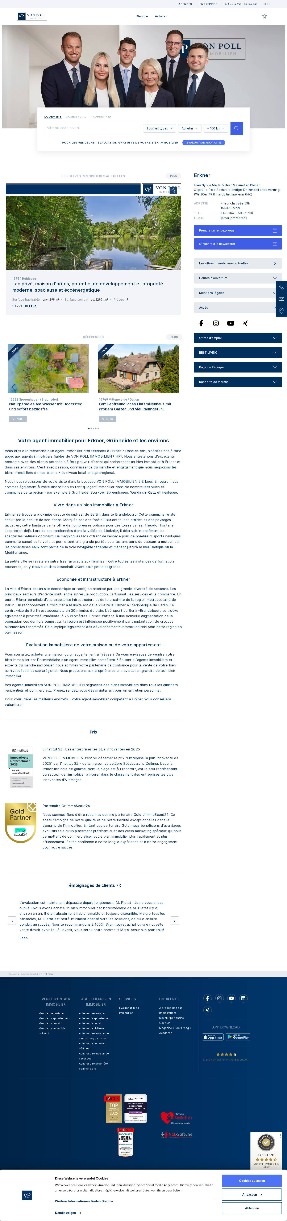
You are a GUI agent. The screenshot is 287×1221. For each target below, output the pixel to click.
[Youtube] (230, 323)
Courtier (164, 1022)
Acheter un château (91, 1028)
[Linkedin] (243, 998)
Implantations (167, 1012)
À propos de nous (170, 1007)
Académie (165, 1033)
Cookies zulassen (252, 1180)
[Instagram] (216, 323)
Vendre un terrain (50, 1023)
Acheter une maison (92, 1013)
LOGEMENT (53, 116)
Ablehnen (252, 1208)
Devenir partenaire (171, 1017)
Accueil (12, 974)
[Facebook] (201, 323)
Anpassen (249, 1194)
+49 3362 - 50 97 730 (237, 213)
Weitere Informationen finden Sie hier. (84, 1201)
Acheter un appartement (95, 1018)
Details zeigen (65, 1213)
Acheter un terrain (90, 1023)
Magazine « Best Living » (175, 1028)
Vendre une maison (51, 1013)
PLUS (173, 175)
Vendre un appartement (54, 1018)
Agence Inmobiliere (31, 974)
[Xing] (245, 323)
